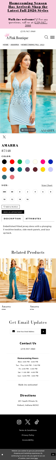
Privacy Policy (28, 435)
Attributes (33, 218)
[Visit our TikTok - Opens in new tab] (37, 422)
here (36, 458)
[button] (46, 37)
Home (6, 45)
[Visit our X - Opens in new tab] (28, 422)
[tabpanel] (28, 91)
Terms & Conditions (28, 430)
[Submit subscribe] (43, 331)
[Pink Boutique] (16, 36)
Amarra (15, 45)
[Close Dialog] (2, 454)
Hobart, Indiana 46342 (28, 405)
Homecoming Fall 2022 (32, 45)
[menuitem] (28, 32)
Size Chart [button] (47, 185)
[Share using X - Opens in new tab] (4, 137)
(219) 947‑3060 (28, 32)
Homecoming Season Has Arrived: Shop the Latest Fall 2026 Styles (27, 7)
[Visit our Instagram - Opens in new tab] (19, 422)
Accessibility (28, 440)
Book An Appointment (13, 212)
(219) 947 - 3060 (36, 24)
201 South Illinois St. (28, 401)
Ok (53, 454)
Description (12, 218)
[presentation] (14, 280)
